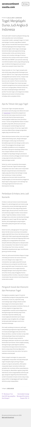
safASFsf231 (18, 17)
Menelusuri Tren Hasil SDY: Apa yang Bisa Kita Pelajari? (8, 396)
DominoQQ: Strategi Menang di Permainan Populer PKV (23, 396)
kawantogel (7, 113)
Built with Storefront (8, 417)
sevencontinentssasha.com (10, 5)
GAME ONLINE (10, 388)
